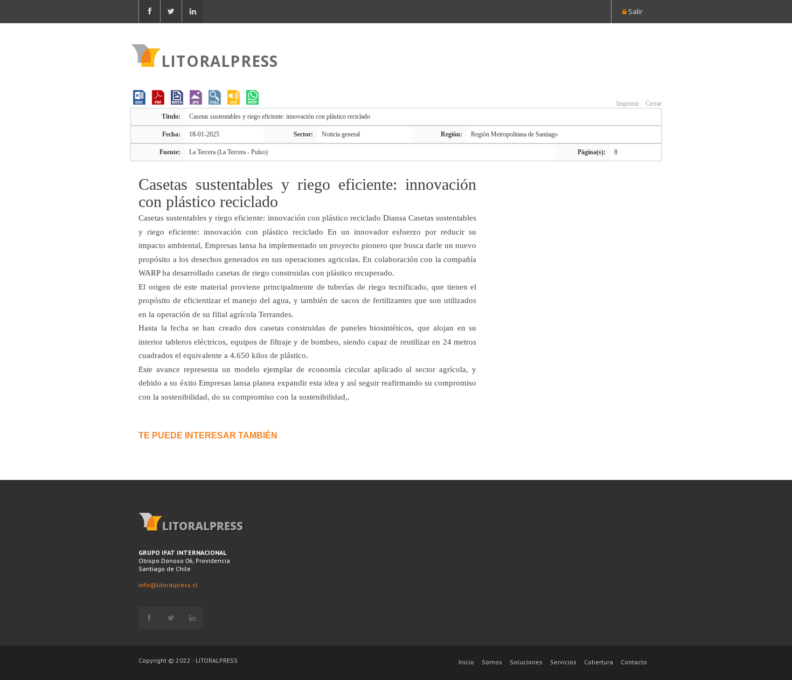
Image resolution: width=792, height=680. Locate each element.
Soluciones (526, 662)
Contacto (634, 662)
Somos (492, 662)
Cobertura (598, 662)
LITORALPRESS (219, 60)
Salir (635, 11)
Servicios (563, 662)
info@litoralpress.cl (168, 585)
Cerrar (653, 103)
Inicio (466, 662)
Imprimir (627, 103)
